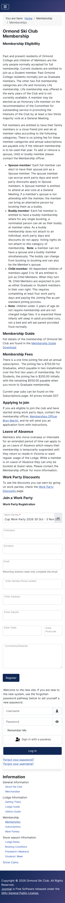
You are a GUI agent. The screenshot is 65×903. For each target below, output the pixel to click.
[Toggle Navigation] (5, 6)
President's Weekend (17, 851)
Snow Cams (10, 862)
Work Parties (12, 831)
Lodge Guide (12, 806)
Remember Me (16, 730)
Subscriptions (13, 826)
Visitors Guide (13, 811)
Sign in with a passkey (36, 739)
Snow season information (19, 837)
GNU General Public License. (20, 893)
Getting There (13, 801)
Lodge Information (15, 797)
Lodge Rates (12, 841)
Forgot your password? (18, 759)
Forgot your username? (18, 763)
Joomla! (6, 889)
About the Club (13, 786)
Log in (32, 751)
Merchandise (12, 791)
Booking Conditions (16, 846)
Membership (11, 817)
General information (16, 782)
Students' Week (14, 856)
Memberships (12, 821)
